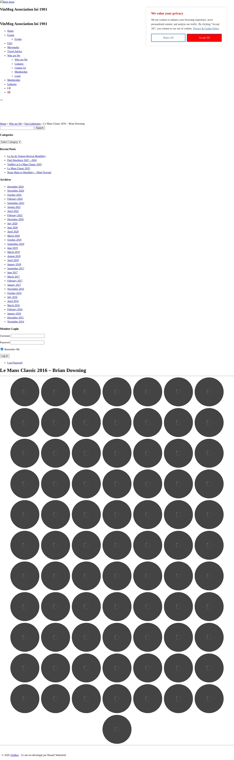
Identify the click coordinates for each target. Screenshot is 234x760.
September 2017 (15, 268)
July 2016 (12, 297)
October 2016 (14, 293)
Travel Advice (14, 51)
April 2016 (13, 301)
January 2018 (14, 264)
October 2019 (14, 239)
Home (10, 31)
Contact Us (20, 67)
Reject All (168, 37)
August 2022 (13, 207)
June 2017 (12, 272)
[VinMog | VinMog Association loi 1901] (7, 2)
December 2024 (15, 186)
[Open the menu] (1, 99)
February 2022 (14, 215)
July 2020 (12, 223)
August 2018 (13, 256)
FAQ (9, 43)
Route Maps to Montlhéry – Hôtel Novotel (29, 172)
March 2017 (13, 276)
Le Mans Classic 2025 (18, 168)
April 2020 (13, 231)
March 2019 (13, 252)
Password (5, 342)
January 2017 (14, 285)
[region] (186, 26)
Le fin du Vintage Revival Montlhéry (26, 156)
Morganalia (13, 47)
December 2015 (15, 317)
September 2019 (15, 244)
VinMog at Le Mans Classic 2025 (24, 164)
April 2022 (13, 211)
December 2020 (15, 219)
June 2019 (12, 248)
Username (5, 336)
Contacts (19, 63)
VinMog (14, 755)
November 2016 (15, 289)
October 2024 (14, 195)
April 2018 (13, 260)
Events (10, 35)
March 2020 (13, 235)
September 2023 (15, 203)
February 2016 (14, 309)
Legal (17, 76)
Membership (21, 71)
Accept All (204, 37)
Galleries (11, 84)
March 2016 (13, 305)
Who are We (13, 55)
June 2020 (12, 227)
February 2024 (14, 199)
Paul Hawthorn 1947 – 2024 (22, 160)
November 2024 (15, 190)
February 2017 (14, 280)
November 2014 (15, 321)
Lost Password (14, 362)
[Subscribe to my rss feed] (1, 16)
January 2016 (14, 313)
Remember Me (12, 349)
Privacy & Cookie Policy (206, 28)
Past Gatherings (32, 123)
